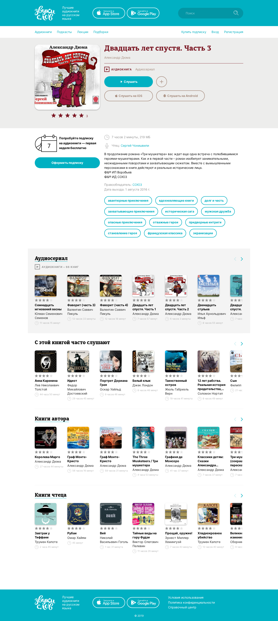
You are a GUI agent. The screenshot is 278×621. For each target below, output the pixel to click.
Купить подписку (193, 32)
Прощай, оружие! (178, 533)
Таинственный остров (176, 383)
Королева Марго (47, 457)
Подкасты (64, 32)
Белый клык (141, 380)
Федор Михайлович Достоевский (77, 389)
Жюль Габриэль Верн (177, 391)
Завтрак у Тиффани (42, 535)
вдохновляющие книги (176, 200)
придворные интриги (205, 222)
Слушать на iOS (130, 96)
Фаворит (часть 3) (81, 305)
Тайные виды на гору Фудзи (144, 535)
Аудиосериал (145, 69)
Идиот (72, 380)
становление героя (122, 233)
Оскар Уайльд (110, 389)
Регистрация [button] (233, 32)
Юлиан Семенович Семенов (48, 316)
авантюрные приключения (128, 200)
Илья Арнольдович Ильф (212, 316)
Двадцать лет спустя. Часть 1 (144, 307)
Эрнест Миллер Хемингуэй (177, 540)
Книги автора (52, 419)
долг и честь (214, 200)
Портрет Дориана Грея (113, 383)
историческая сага (179, 211)
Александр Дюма (145, 313)
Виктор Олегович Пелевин (145, 544)
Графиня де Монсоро (173, 459)
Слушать (130, 81)
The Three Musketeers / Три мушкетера (145, 461)
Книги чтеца (50, 495)
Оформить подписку (67, 162)
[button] (43, 32)
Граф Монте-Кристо (77, 459)
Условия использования (186, 597)
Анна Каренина (46, 380)
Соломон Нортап (210, 393)
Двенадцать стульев (207, 307)
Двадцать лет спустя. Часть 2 (177, 307)
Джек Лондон (142, 385)
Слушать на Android (182, 96)
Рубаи (72, 533)
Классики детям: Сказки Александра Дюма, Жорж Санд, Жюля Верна (210, 461)
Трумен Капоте (46, 542)
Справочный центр (182, 607)
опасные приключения (125, 222)
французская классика (165, 233)
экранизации (203, 233)
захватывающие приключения (131, 211)
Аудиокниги (43, 32)
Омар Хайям (76, 538)
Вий (103, 533)
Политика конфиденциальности (191, 602)
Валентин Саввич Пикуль (80, 311)
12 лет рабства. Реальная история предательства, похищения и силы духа (211, 385)
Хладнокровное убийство (210, 535)
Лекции (82, 32)
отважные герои (165, 222)
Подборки (100, 32)
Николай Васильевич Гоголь (114, 540)
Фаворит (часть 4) (114, 305)
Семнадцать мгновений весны (48, 307)
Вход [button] (215, 32)
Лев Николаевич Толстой (47, 387)
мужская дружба (218, 211)
